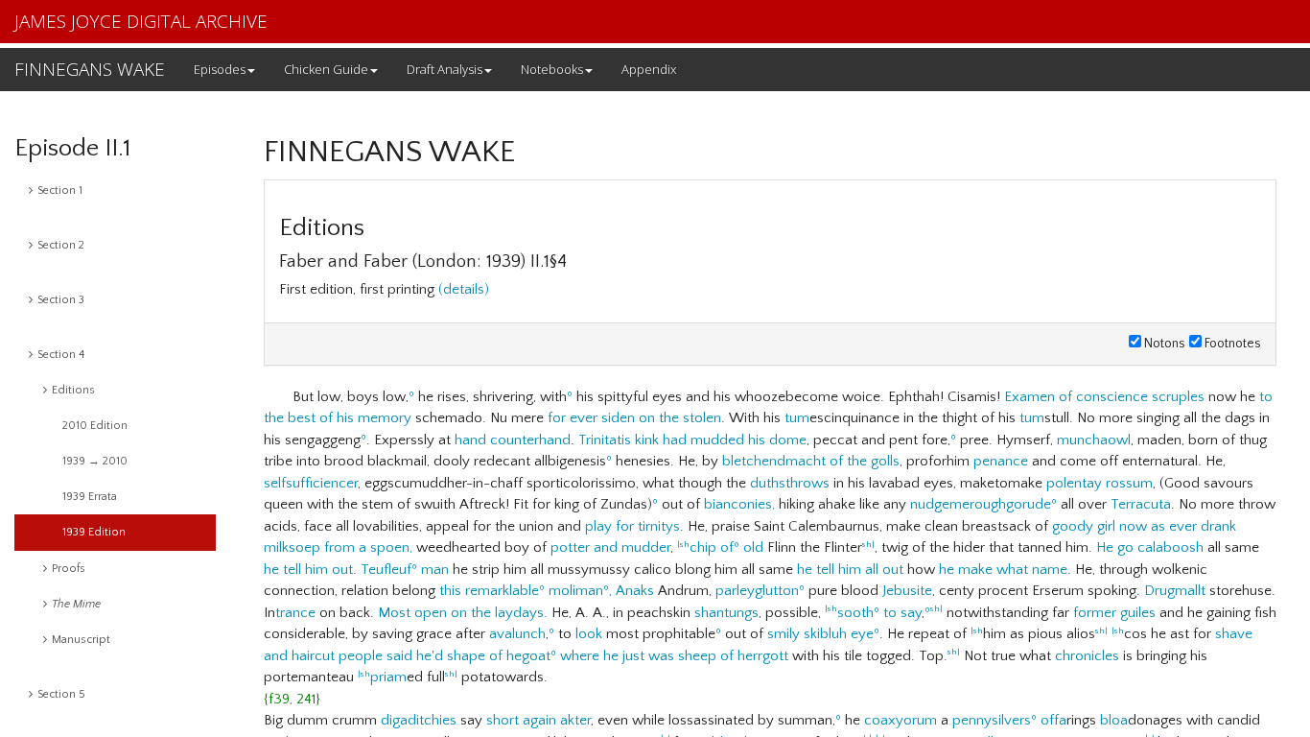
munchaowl (1094, 440)
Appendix (648, 69)
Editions (73, 390)
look (588, 634)
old (753, 547)
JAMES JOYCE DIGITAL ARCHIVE (141, 21)
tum (796, 418)
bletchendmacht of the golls (811, 461)
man (435, 569)
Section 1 (59, 190)
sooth (855, 613)
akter (575, 720)
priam (388, 677)
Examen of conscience (1076, 397)
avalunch (517, 634)
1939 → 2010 (95, 461)
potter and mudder (610, 547)
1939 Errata (89, 496)
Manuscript (81, 639)
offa (1053, 720)
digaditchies (418, 720)
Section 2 (60, 245)
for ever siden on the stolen (634, 418)
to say (902, 613)
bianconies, (739, 504)
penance (1000, 461)
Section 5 (61, 694)
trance (295, 613)
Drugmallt (1174, 590)
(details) (463, 289)
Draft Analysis (444, 69)
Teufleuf (386, 569)
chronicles (1087, 656)
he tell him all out (850, 569)
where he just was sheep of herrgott (674, 656)
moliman (576, 590)
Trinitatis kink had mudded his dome (692, 440)
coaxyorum (900, 720)
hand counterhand (513, 440)
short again (521, 720)
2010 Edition (95, 425)
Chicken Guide (326, 69)
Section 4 (60, 354)
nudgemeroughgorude (980, 504)
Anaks (635, 590)
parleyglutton (757, 590)
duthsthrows (790, 483)
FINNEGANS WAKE (89, 69)
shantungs (726, 613)
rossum (1129, 483)
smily (783, 634)
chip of (712, 547)
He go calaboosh (1150, 547)
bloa (1114, 720)
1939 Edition (94, 532)
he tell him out (308, 569)
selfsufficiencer (311, 483)
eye (862, 634)
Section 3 (60, 300)
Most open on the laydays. (463, 613)
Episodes (220, 69)
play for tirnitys (632, 526)
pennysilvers (991, 720)
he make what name (1003, 569)
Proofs (68, 568)
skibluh (825, 634)
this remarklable (489, 590)
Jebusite (907, 590)
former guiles (1114, 613)
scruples (1178, 397)
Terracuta (1141, 504)
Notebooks (552, 69)
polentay (1074, 483)
